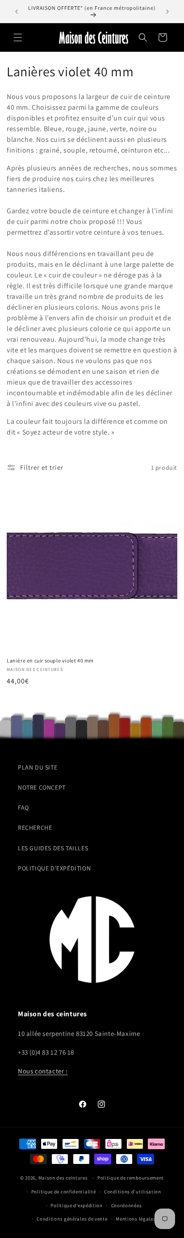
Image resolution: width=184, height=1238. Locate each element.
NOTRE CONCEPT (42, 787)
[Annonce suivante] (167, 11)
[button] (18, 37)
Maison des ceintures (63, 1178)
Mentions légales (135, 1219)
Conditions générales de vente (72, 1219)
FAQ (23, 807)
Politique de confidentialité (63, 1191)
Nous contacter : (43, 1071)
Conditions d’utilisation (132, 1191)
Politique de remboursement (130, 1178)
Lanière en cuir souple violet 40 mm (50, 660)
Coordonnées (126, 1205)
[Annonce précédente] (16, 11)
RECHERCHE (35, 828)
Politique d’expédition (76, 1205)
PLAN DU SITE (37, 767)
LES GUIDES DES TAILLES (53, 848)
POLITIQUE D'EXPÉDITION (54, 868)
